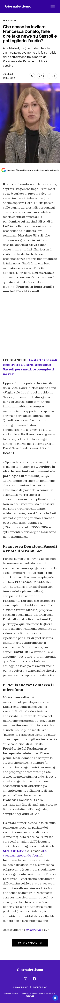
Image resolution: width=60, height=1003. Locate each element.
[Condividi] (32, 76)
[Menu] (52, 6)
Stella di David (15, 851)
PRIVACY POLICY (20, 987)
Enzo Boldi (8, 74)
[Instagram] (26, 979)
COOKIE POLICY (40, 987)
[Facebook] (34, 979)
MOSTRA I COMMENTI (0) (30, 943)
